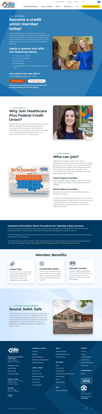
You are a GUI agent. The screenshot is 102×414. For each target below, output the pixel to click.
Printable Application (36, 81)
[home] (8, 4)
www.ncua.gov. (14, 326)
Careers (69, 1)
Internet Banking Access (91, 6)
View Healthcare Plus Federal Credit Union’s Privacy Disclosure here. (56, 243)
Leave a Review (60, 1)
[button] (31, 6)
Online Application (17, 81)
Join (77, 6)
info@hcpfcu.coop (20, 76)
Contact (76, 1)
